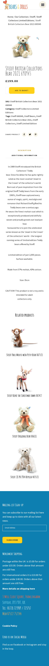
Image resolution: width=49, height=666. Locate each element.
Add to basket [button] (25, 345)
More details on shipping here (18, 588)
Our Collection (21, 16)
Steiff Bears (29, 116)
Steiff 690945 (17, 116)
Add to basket (21, 90)
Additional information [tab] (24, 155)
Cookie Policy (9, 625)
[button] (38, 38)
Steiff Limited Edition (26, 123)
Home (10, 16)
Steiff (32, 16)
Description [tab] (24, 150)
